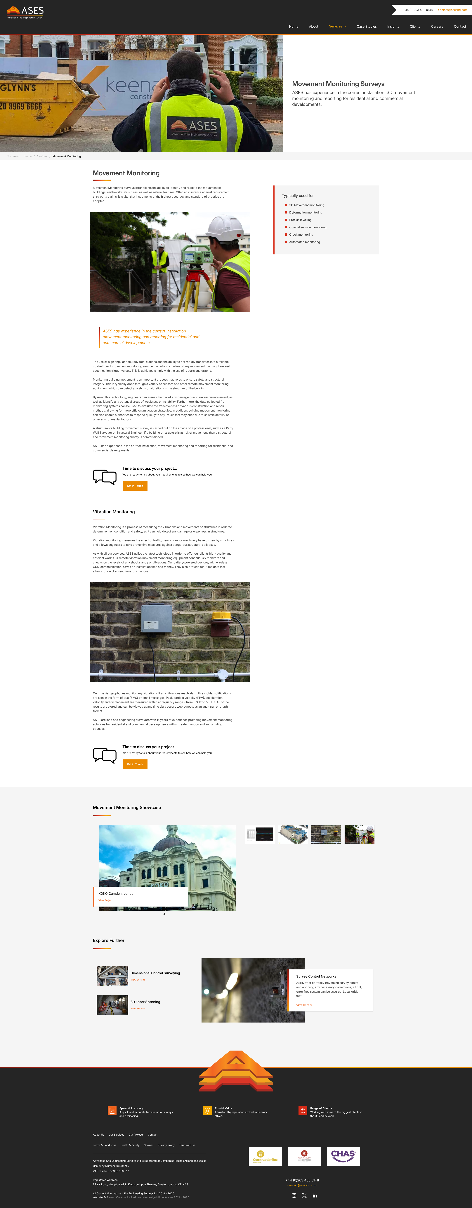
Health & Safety (130, 1145)
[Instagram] (294, 1195)
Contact (460, 26)
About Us (98, 1134)
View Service (304, 1004)
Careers (437, 26)
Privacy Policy (166, 1145)
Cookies (148, 1145)
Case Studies (367, 26)
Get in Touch (135, 485)
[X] (304, 1195)
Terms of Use (187, 1145)
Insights (393, 26)
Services (336, 26)
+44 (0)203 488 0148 (418, 10)
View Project (105, 900)
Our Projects (136, 1134)
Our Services (116, 1134)
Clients (415, 26)
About (313, 26)
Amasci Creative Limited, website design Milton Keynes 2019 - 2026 (148, 1197)
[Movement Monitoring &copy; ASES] (260, 834)
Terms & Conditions (104, 1145)
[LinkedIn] (315, 1195)
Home (293, 26)
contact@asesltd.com (453, 10)
